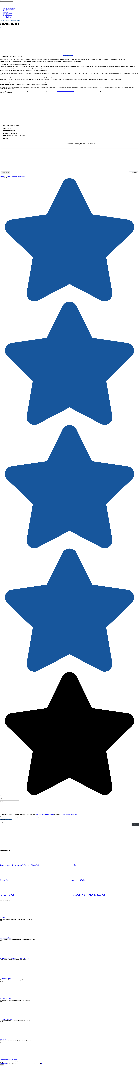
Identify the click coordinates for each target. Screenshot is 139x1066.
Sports (15, 176)
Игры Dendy (6, 11)
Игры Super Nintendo (8, 9)
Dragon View (4, 880)
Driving (4, 176)
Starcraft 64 (3, 1039)
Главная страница (4, 20)
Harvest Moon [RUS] (7, 895)
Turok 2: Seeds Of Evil (5, 978)
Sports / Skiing (21, 176)
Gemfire (73, 865)
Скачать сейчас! (5, 172)
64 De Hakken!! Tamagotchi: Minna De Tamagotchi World (14, 958)
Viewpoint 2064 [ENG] (5, 938)
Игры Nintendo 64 (7, 13)
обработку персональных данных (45, 814)
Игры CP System (7, 15)
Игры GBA (5, 12)
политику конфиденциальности (69, 814)
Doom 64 (2, 917)
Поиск (1, 822)
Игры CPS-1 (9, 16)
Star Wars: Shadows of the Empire (8, 1059)
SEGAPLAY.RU (3, 1063)
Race (12, 176)
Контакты (43, 1063)
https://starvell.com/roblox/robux (65, 91)
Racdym (9, 176)
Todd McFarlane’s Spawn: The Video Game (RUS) (88, 895)
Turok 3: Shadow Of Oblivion (7, 999)
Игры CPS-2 (9, 17)
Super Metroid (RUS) (78, 880)
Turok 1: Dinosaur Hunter (6, 1019)
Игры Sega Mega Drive (9, 8)
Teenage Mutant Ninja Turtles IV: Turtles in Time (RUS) (19, 865)
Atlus (1, 176)
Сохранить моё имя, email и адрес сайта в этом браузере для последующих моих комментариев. (28, 817)
